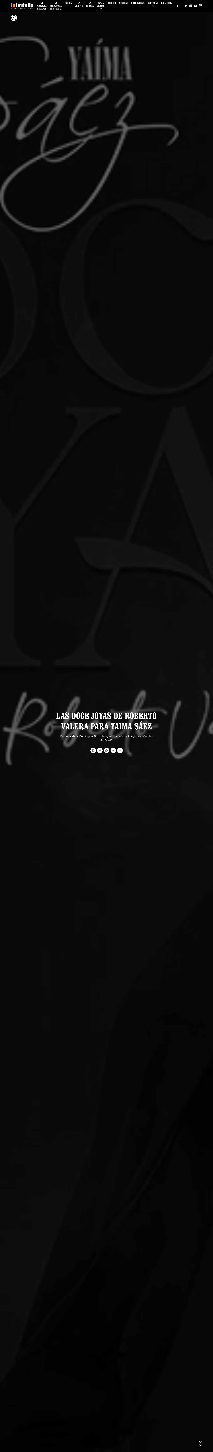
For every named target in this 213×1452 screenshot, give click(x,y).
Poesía (68, 3)
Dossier (112, 3)
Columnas (153, 3)
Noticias (123, 3)
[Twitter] (185, 6)
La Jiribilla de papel (42, 6)
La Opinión (79, 4)
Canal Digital (100, 4)
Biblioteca (167, 3)
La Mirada (90, 4)
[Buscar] (178, 5)
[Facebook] (190, 6)
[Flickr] (200, 5)
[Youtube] (195, 6)
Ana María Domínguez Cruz (83, 736)
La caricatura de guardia (56, 6)
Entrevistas (138, 3)
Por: (63, 736)
